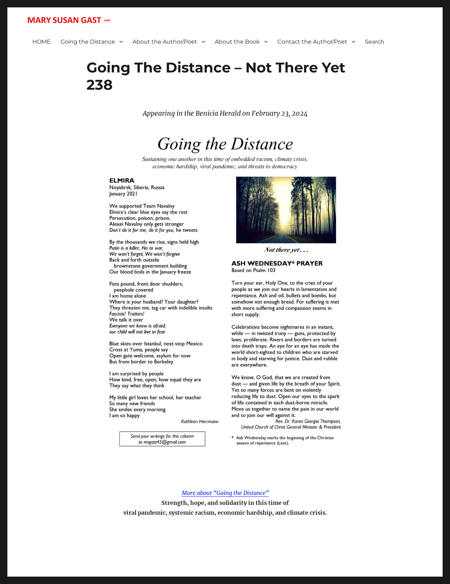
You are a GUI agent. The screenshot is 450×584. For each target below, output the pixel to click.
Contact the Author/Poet (312, 41)
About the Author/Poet (165, 41)
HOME (41, 41)
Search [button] (374, 41)
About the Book (237, 41)
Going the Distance (87, 41)
